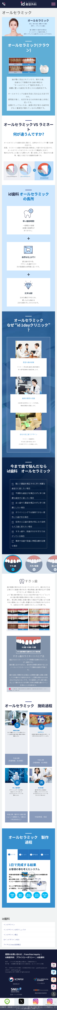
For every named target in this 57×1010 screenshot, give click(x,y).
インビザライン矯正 (11, 934)
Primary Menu (53, 4)
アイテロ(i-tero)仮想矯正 (12, 944)
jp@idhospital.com (41, 968)
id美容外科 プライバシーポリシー (20, 957)
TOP (53, 995)
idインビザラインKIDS (11, 939)
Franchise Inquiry (32, 954)
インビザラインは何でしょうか (15, 929)
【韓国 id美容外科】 (28, 4)
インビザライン (9, 924)
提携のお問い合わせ (13, 954)
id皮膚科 (40, 957)
